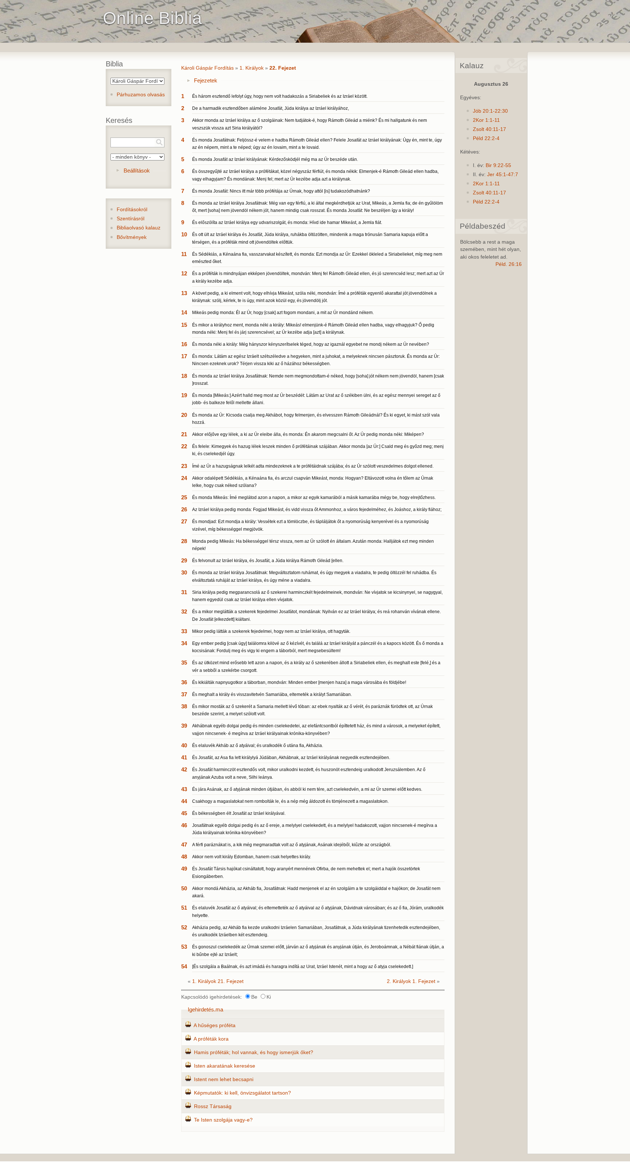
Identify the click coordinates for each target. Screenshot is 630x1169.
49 (184, 869)
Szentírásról (130, 218)
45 (184, 813)
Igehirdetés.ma (205, 1009)
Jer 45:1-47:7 (502, 174)
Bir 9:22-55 (498, 165)
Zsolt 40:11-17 (489, 129)
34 (184, 643)
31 (184, 592)
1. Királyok (252, 68)
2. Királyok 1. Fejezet (411, 981)
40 (184, 745)
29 (184, 560)
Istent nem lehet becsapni (223, 1079)
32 (184, 611)
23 (184, 466)
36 (184, 682)
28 (184, 541)
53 (184, 947)
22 (184, 446)
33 (184, 631)
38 (184, 706)
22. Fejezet (282, 68)
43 (184, 789)
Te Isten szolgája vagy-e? (223, 1120)
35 (184, 662)
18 (184, 376)
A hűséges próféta (215, 1025)
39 (184, 726)
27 (184, 521)
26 (184, 509)
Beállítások (137, 170)
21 (184, 434)
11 (184, 254)
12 (184, 273)
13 (184, 293)
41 (184, 757)
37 (184, 694)
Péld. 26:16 (508, 264)
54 (184, 966)
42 (184, 769)
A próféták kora (211, 1039)
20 (184, 415)
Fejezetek (205, 80)
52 (184, 927)
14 (184, 312)
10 (184, 234)
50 (184, 888)
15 (184, 325)
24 (184, 478)
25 (184, 497)
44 (184, 801)
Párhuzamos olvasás (141, 94)
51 (184, 908)
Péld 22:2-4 (486, 138)
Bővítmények (132, 237)
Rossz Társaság (213, 1106)
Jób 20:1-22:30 (490, 111)
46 (184, 825)
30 (184, 572)
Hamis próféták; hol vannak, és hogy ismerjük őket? (253, 1052)
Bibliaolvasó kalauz (138, 228)
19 (184, 395)
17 (184, 356)
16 (184, 344)
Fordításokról (132, 209)
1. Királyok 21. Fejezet (218, 981)
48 (184, 856)
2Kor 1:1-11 (486, 120)
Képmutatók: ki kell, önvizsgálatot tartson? (242, 1093)
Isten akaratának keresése (224, 1066)
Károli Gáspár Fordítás (207, 68)
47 (184, 844)
